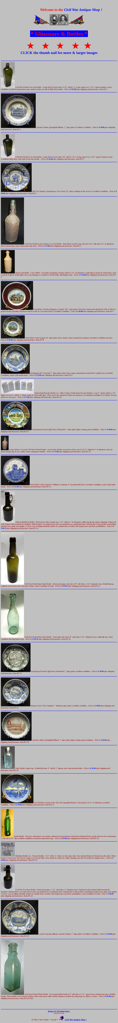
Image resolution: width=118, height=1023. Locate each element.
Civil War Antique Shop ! (75, 1020)
